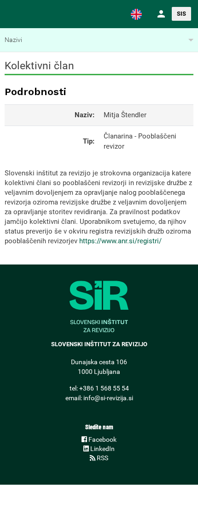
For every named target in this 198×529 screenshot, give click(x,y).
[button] (136, 14)
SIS (181, 13)
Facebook (101, 439)
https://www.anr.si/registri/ (120, 241)
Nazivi (13, 39)
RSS (101, 458)
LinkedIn (102, 448)
